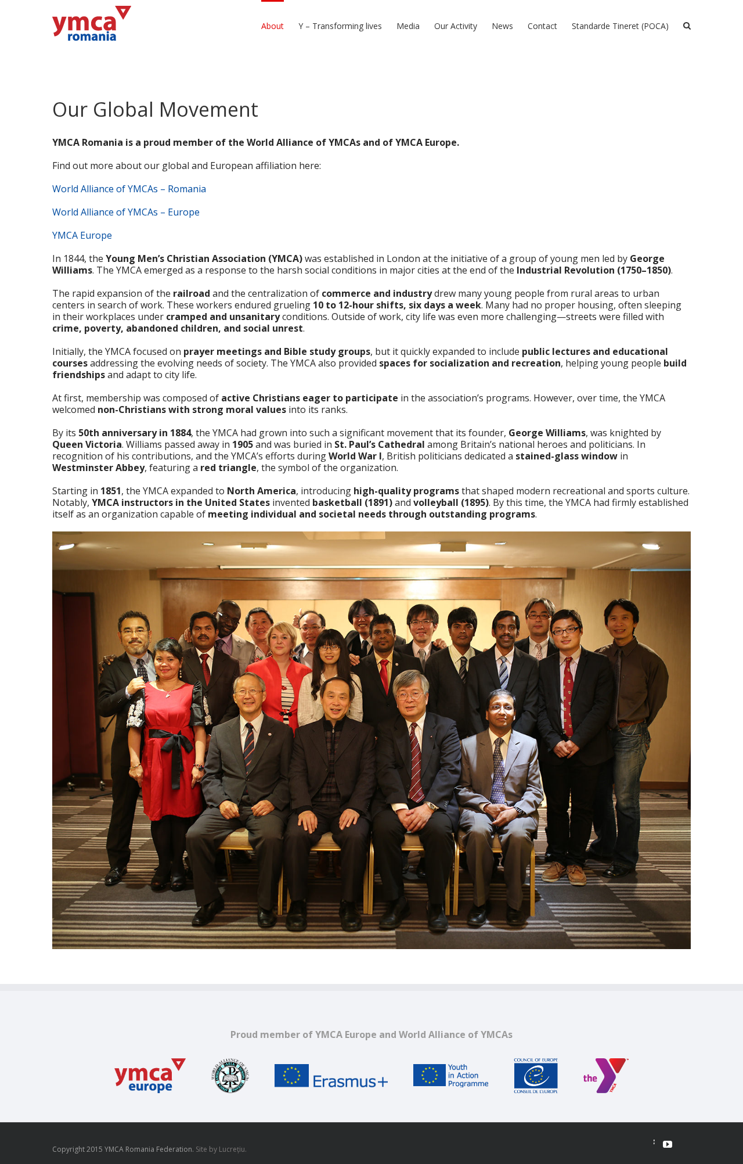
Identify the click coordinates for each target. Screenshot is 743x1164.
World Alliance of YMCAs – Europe (126, 212)
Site (201, 1149)
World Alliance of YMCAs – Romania (129, 188)
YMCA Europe (82, 235)
